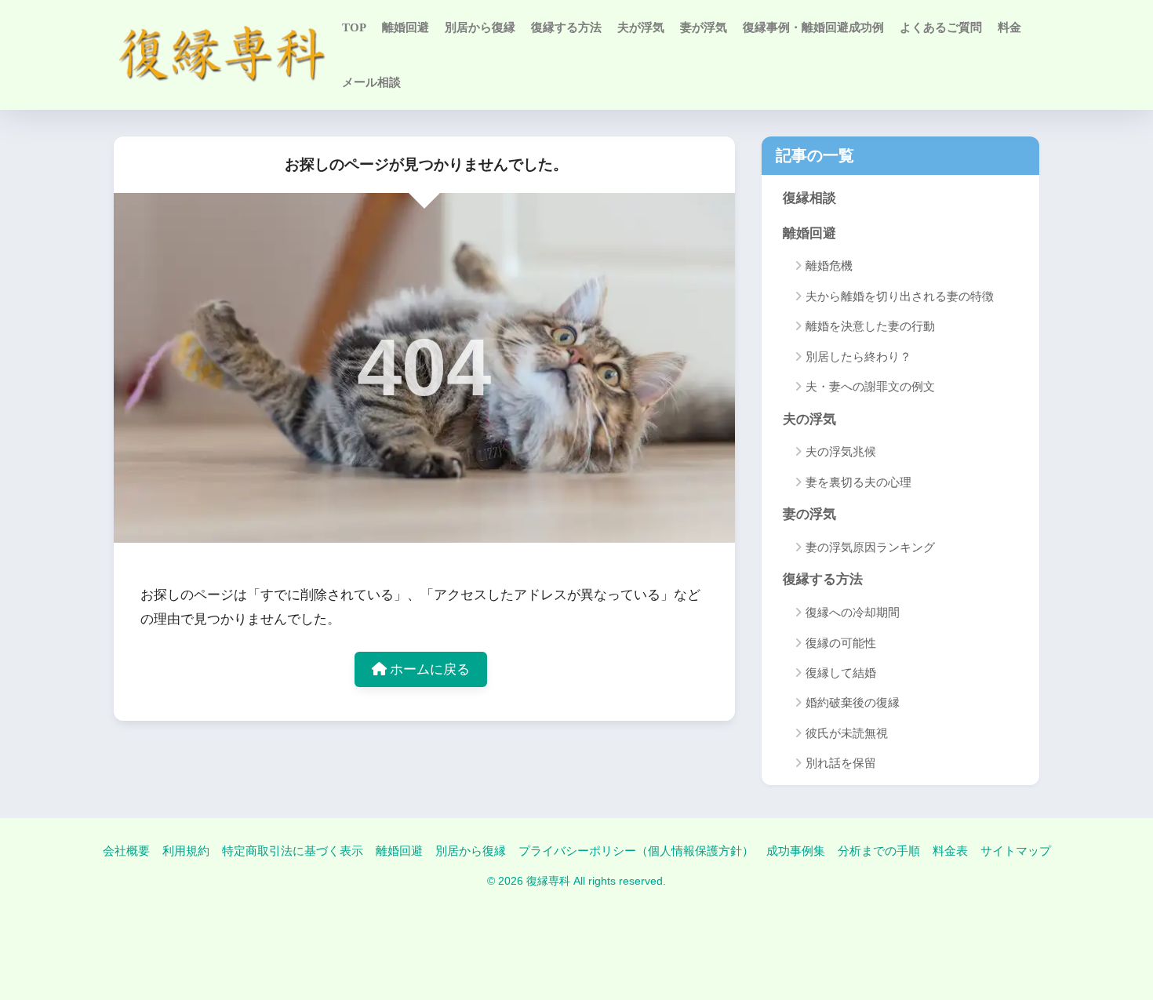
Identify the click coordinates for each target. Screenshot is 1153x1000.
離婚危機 (829, 266)
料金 (1009, 27)
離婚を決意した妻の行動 (870, 326)
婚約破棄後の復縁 (853, 702)
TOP (354, 27)
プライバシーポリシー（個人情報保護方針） (636, 851)
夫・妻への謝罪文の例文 (870, 386)
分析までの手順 (879, 851)
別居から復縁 (480, 27)
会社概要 (126, 851)
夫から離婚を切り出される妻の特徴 (900, 296)
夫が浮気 (640, 27)
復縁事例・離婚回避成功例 (813, 27)
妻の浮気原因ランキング (870, 547)
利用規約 (185, 851)
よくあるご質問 (941, 27)
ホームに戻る (428, 669)
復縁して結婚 (841, 673)
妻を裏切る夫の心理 (858, 482)
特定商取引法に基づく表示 (292, 851)
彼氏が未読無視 (847, 733)
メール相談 (371, 82)
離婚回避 (405, 27)
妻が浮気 (703, 27)
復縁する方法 (566, 27)
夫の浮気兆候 (841, 451)
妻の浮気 (809, 514)
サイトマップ (1015, 851)
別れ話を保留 (841, 763)
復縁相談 (809, 198)
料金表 (950, 851)
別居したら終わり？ (858, 357)
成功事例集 (795, 851)
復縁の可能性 (841, 643)
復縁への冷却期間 (853, 612)
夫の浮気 (809, 419)
